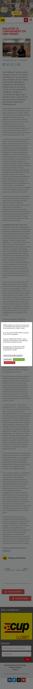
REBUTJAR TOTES (9, 362)
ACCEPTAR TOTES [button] (19, 359)
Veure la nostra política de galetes (13, 355)
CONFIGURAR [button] (7, 359)
